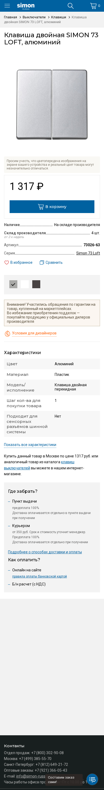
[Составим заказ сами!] (92, 779)
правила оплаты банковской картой (39, 576)
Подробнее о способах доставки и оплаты (45, 552)
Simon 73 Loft (88, 253)
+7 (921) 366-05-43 (51, 770)
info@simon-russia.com (36, 776)
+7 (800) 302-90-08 (47, 753)
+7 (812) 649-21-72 (51, 764)
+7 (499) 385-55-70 (35, 759)
